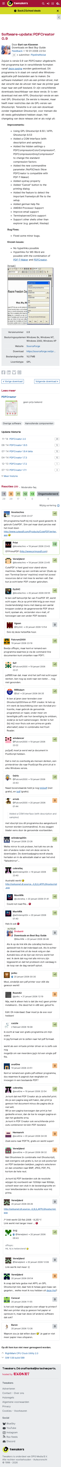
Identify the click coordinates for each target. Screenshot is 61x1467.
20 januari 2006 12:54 (36, 627)
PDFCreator (40, 259)
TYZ (15, 1230)
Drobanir (19, 931)
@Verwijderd (22, 1234)
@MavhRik (19, 939)
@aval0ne (17, 1091)
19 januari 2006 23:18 (21, 643)
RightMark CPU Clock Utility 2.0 (21, 1353)
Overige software (12, 423)
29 (14, 55)
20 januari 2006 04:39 (36, 1136)
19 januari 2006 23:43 (39, 546)
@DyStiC (18, 627)
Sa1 (14, 663)
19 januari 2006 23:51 (21, 1068)
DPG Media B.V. (39, 1456)
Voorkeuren (20, 1410)
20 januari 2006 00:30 (25, 976)
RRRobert (19, 689)
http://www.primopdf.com (33, 551)
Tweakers (7, 1456)
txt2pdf (43, 788)
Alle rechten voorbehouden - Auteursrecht (24, 1459)
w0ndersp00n (18, 837)
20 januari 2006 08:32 (36, 1152)
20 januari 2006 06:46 (38, 939)
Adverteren (8, 1388)
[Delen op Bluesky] (14, 372)
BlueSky (11, 1423)
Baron (14, 1324)
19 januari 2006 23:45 (39, 562)
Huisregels (8, 1397)
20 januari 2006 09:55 (39, 593)
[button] (3, 3)
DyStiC (16, 589)
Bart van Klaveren (28, 44)
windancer (18, 738)
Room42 (17, 992)
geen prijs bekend (32, 402)
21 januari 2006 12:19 (33, 996)
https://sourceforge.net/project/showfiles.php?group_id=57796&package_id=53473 (42, 351)
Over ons (19, 1393)
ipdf (18, 791)
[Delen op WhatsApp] (19, 372)
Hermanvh (18, 1132)
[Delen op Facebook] (3, 372)
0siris (16, 775)
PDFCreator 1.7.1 (18, 470)
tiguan (17, 623)
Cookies (7, 1410)
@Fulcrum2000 (20, 666)
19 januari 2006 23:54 (35, 1091)
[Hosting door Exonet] (15, 1374)
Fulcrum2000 (18, 639)
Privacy (6, 1406)
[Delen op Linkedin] (9, 372)
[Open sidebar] (59, 17)
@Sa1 (17, 693)
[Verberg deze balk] (57, 10)
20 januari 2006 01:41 (38, 899)
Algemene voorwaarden (15, 1401)
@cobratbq (19, 899)
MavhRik (19, 895)
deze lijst (51, 1290)
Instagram (12, 1432)
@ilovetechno (19, 546)
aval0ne (15, 1064)
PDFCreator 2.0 (17, 439)
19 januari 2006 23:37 (22, 516)
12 (57, 445)
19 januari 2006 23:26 (22, 841)
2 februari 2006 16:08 (22, 1027)
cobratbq (18, 868)
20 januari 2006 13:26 (22, 1328)
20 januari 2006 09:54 (22, 1278)
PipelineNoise (38, 54)
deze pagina (15, 68)
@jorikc (16, 996)
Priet (15, 542)
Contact (6, 1393)
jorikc (14, 973)
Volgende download (46, 381)
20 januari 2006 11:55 (21, 1301)
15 (57, 451)
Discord (11, 1441)
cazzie (14, 1023)
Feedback (17, 50)
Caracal (15, 1298)
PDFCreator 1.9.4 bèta (21, 451)
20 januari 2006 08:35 (33, 693)
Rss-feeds (12, 1436)
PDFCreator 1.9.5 (18, 445)
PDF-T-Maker (20, 259)
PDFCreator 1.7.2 (18, 463)
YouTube (11, 1427)
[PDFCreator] (11, 408)
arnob (16, 799)
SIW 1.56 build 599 (14, 1357)
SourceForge (33, 346)
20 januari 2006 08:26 (22, 1204)
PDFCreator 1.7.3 (18, 457)
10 (57, 457)
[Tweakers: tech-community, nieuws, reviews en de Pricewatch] (17, 3)
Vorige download (14, 381)
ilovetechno (17, 512)
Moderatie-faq (28, 487)
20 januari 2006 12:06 (38, 1262)
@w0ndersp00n (20, 872)
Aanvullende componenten (39, 423)
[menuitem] (43, 3)
